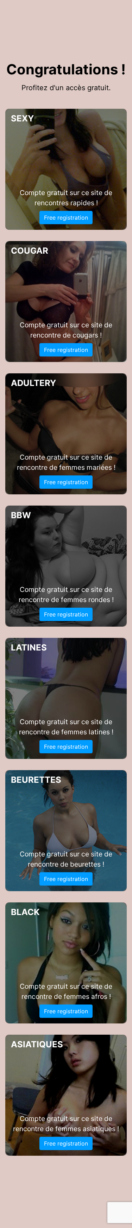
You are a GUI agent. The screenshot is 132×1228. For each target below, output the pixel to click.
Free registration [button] (66, 217)
